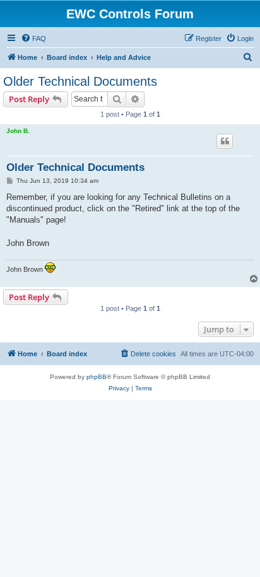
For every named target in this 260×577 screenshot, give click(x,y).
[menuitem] (33, 38)
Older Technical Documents (80, 81)
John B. (18, 130)
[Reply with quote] (224, 141)
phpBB (96, 376)
